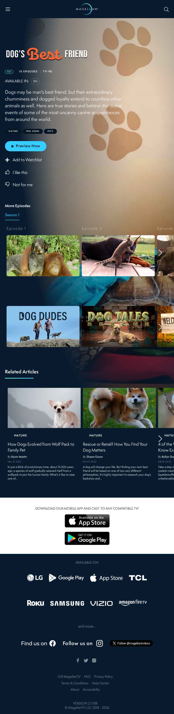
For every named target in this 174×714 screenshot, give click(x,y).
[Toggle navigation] (8, 9)
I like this (20, 173)
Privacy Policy (103, 677)
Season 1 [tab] (12, 215)
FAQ (87, 677)
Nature (20, 435)
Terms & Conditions (74, 683)
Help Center (100, 683)
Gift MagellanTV (69, 677)
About (75, 690)
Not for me (23, 185)
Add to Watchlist (27, 160)
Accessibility (91, 690)
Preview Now (28, 146)
